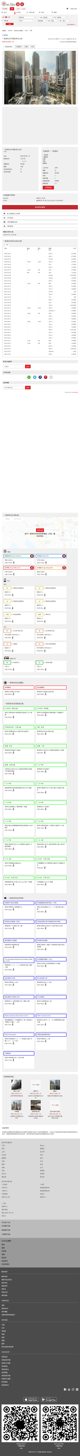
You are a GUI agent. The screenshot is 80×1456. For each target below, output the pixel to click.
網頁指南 (4, 1295)
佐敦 (41, 1164)
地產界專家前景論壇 (8, 1315)
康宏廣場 (5, 1209)
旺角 (41, 1155)
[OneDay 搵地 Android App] (49, 1399)
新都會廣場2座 (45, 1187)
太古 (41, 1167)
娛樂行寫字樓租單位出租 (55, 1096)
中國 (3, 1325)
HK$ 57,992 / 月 (35, 1114)
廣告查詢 (4, 1283)
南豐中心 (43, 1197)
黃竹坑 (4, 1174)
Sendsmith (75, 392)
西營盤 (42, 1170)
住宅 (5, 12)
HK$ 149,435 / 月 (55, 1114)
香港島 (4, 1184)
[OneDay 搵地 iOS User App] (31, 1399)
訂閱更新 (48, 187)
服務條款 (44, 1452)
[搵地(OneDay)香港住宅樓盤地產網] (13, 4)
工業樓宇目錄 (6, 1234)
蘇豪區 (42, 1148)
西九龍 (42, 1177)
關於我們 (4, 1276)
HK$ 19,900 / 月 (16, 1093)
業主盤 (6, 20)
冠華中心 (5, 1206)
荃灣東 (42, 1174)
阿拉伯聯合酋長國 (7, 1347)
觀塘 (3, 1164)
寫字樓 (18, 12)
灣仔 (3, 1148)
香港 (3, 1244)
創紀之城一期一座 (7, 1213)
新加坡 (4, 1258)
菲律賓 (4, 1251)
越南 (3, 1248)
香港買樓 (4, 1372)
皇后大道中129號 (55, 1111)
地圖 (26, 46)
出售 (7, 244)
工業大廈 (31, 12)
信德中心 (35, 1091)
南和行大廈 (16, 1091)
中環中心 (5, 1187)
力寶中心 (5, 1191)
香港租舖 (4, 1366)
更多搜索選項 (70, 24)
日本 (3, 1328)
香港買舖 (4, 1382)
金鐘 (3, 1167)
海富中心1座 (6, 1197)
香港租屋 (4, 1357)
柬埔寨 (4, 1331)
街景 (32, 46)
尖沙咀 (4, 1155)
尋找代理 (4, 1292)
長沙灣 (42, 1152)
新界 (42, 1184)
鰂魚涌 (4, 1177)
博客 (3, 1305)
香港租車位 (5, 1369)
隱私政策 (49, 1452)
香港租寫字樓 (6, 1360)
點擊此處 (40, 530)
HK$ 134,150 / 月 (35, 1093)
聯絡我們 (4, 1286)
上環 (3, 1152)
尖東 (3, 1161)
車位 (42, 12)
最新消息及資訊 (7, 1279)
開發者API (5, 1308)
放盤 (12, 8)
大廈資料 (18, 46)
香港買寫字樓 (6, 1375)
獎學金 (4, 1289)
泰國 (3, 1254)
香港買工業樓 (6, 1379)
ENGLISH (74, 9)
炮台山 (42, 1145)
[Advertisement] (40, 124)
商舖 (55, 12)
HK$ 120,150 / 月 (16, 1114)
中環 (3, 1145)
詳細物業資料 (8, 46)
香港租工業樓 (6, 1363)
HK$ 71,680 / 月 (55, 1093)
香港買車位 (5, 1385)
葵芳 (41, 1158)
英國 (3, 1340)
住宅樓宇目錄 (6, 1226)
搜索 (9, 24)
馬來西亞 (5, 1261)
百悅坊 (42, 1194)
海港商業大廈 (35, 1111)
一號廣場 (16, 1111)
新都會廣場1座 (45, 1191)
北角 (3, 1170)
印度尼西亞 (5, 1264)
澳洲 (3, 1337)
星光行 (4, 1216)
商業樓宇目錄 (6, 1230)
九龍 (4, 1203)
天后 (41, 1161)
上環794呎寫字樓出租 (16, 1096)
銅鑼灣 (4, 1158)
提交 (27, 366)
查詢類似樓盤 (40, 207)
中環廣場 (5, 1194)
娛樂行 (55, 1091)
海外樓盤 (5, 8)
